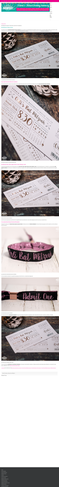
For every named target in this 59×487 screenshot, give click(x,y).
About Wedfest (3, 471)
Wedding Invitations (4, 476)
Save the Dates (3, 477)
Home (2, 469)
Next (5, 23)
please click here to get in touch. (15, 365)
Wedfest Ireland (3, 473)
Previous (2, 23)
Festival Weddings (4, 472)
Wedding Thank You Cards (5, 482)
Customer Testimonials (4, 485)
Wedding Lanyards (4, 480)
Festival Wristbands (4, 481)
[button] (50, 20)
